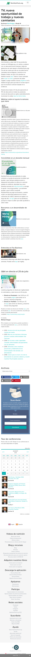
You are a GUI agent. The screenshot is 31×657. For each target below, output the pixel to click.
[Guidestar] (12, 647)
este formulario (18, 186)
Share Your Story (15, 599)
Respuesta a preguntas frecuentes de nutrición (15, 553)
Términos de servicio (15, 639)
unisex (11, 78)
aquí (12, 76)
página (14, 297)
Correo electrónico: (15, 420)
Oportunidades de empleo (15, 595)
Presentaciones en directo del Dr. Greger (15, 542)
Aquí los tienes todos (19, 96)
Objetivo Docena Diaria (15, 578)
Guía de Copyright (15, 635)
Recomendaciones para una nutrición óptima (15, 555)
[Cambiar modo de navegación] (28, 2)
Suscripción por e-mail (15, 618)
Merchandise (15, 586)
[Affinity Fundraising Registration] (16, 647)
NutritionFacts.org (16, 3)
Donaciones (15, 584)
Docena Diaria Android (15, 574)
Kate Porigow (11, 23)
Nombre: (15, 414)
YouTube (25, 377)
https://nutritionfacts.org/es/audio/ (16, 314)
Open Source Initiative (15, 597)
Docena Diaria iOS (15, 573)
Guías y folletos (16, 551)
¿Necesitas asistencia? (15, 633)
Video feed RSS (15, 622)
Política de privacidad (15, 637)
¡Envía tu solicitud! (21, 653)
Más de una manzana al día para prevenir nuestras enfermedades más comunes (15, 336)
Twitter (17, 377)
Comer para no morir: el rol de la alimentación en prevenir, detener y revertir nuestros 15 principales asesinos (17, 357)
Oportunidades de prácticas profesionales (15, 594)
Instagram (7, 380)
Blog (15, 548)
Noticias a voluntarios (15, 620)
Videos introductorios (15, 538)
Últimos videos (15, 540)
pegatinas (23, 80)
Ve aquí (11, 198)
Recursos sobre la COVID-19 (15, 557)
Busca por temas (15, 536)
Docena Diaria (15, 576)
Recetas (15, 549)
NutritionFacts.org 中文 (15, 612)
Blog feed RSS (15, 624)
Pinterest (17, 380)
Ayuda (15, 631)
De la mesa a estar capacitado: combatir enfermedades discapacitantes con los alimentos (15, 342)
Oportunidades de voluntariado (15, 592)
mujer (5, 78)
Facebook (7, 377)
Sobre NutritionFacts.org (15, 629)
